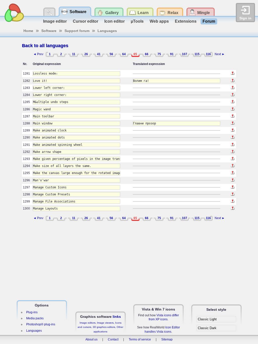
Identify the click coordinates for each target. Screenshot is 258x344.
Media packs (35, 318)
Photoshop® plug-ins (40, 324)
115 (197, 54)
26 (86, 54)
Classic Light (207, 319)
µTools (137, 21)
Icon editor (114, 21)
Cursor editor (85, 21)
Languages (107, 31)
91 (172, 54)
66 (146, 54)
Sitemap (167, 339)
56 (111, 54)
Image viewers (105, 322)
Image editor (55, 21)
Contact (113, 339)
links (117, 317)
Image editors (87, 322)
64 (124, 54)
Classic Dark (207, 328)
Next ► (220, 54)
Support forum (76, 31)
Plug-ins (32, 312)
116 (208, 54)
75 (159, 54)
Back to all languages (45, 45)
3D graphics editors (104, 327)
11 (73, 54)
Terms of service (140, 339)
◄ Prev (38, 54)
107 (184, 54)
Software (48, 31)
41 (99, 54)
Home (28, 31)
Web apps (159, 21)
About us (91, 339)
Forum (209, 21)
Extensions (186, 21)
